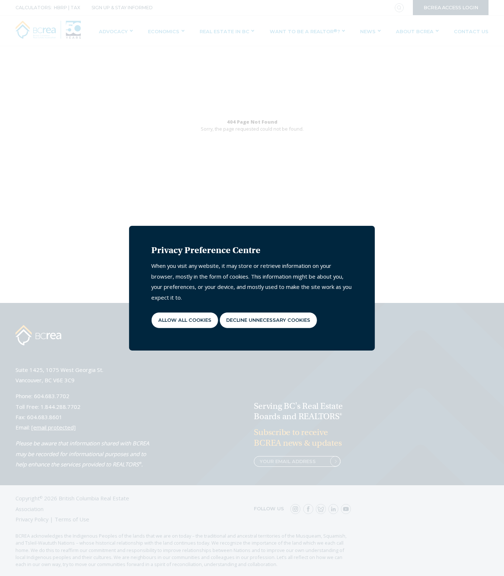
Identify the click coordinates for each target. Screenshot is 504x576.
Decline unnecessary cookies (268, 320)
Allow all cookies (184, 320)
